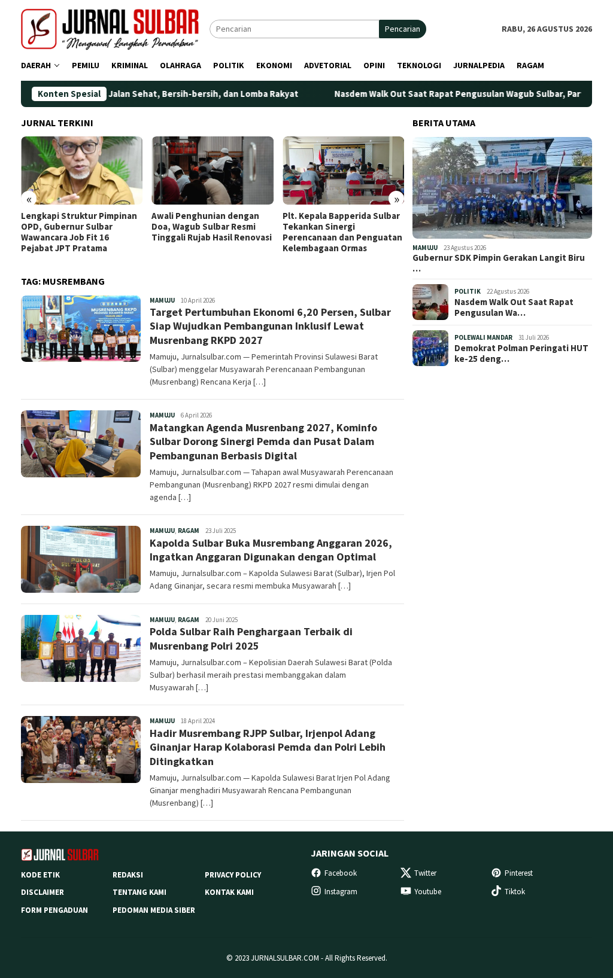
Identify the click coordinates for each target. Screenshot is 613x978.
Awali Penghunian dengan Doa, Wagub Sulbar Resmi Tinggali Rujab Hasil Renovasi (211, 227)
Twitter (425, 873)
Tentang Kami (139, 892)
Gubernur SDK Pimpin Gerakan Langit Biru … (498, 263)
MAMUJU (162, 300)
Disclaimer (42, 892)
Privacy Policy (233, 875)
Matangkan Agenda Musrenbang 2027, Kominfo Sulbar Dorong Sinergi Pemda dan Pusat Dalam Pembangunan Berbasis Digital (263, 441)
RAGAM (188, 530)
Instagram (340, 891)
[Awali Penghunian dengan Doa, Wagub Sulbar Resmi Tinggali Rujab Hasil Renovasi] (212, 170)
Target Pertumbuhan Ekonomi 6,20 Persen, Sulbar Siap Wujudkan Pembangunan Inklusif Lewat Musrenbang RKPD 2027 (270, 326)
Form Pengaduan (54, 910)
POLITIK (467, 291)
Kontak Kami (229, 892)
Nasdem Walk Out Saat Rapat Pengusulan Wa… (513, 307)
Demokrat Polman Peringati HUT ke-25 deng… (521, 353)
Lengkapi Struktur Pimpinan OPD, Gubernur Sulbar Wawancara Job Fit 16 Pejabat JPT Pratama (79, 232)
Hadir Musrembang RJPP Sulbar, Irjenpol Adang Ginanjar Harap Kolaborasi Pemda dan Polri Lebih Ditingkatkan (268, 747)
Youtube (427, 891)
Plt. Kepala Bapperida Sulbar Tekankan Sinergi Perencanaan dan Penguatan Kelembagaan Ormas (342, 232)
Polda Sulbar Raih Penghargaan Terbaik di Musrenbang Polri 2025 (251, 638)
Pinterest (519, 873)
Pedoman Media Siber (154, 910)
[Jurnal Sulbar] (115, 28)
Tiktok (515, 891)
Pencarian (402, 28)
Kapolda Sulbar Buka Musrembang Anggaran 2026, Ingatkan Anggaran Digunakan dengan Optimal (271, 549)
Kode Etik (40, 875)
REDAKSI (128, 875)
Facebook (340, 873)
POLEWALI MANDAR (483, 337)
